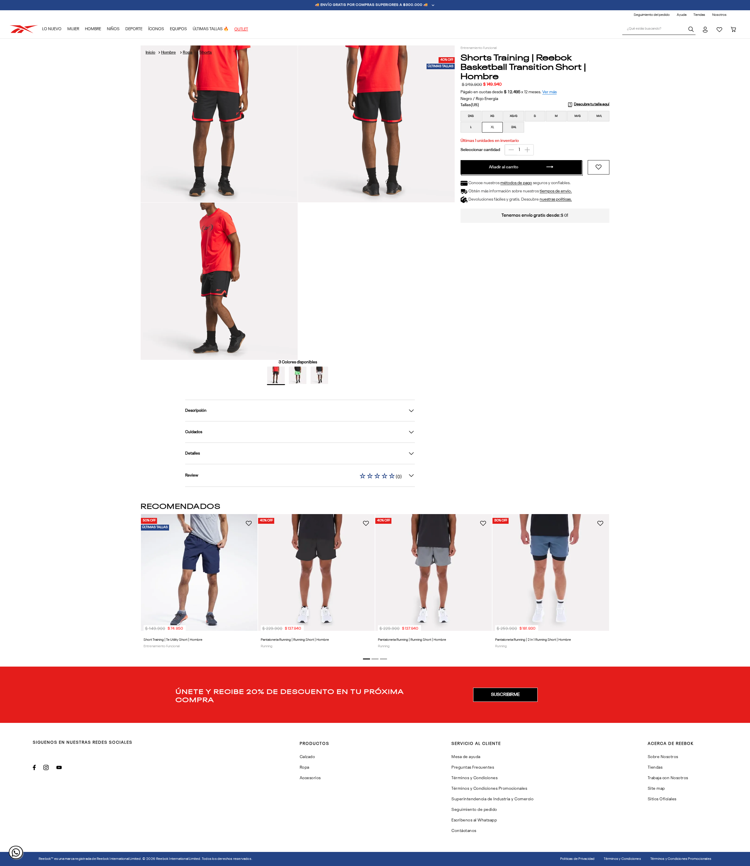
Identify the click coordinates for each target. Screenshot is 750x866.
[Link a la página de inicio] (150, 52)
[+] (527, 150)
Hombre (168, 52)
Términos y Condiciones (622, 859)
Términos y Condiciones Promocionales (680, 859)
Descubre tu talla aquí (591, 104)
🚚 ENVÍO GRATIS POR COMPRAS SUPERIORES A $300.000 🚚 (371, 5)
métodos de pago (516, 183)
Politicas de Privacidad (577, 859)
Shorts (206, 52)
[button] (471, 116)
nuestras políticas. (556, 200)
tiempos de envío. (556, 191)
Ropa (187, 52)
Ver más (549, 92)
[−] (511, 150)
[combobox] (659, 29)
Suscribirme (505, 694)
